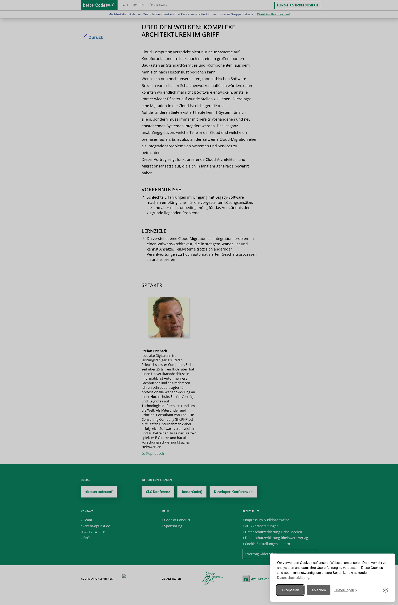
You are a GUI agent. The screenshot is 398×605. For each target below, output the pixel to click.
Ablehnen (319, 590)
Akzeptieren (290, 590)
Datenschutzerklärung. (293, 577)
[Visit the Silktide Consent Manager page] (385, 590)
